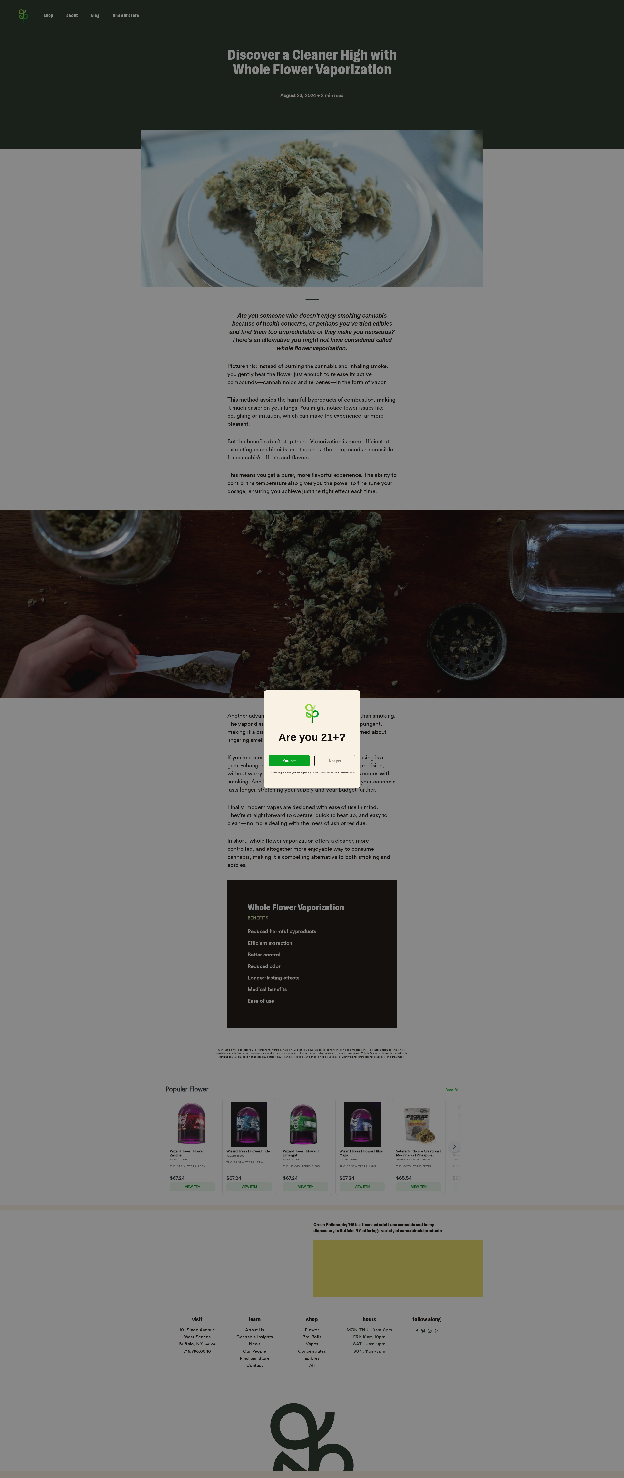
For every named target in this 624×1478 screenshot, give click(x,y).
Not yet (335, 761)
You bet (289, 761)
